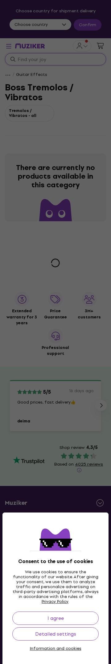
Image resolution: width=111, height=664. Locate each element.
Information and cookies (55, 648)
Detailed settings (55, 634)
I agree (55, 618)
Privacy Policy (55, 601)
